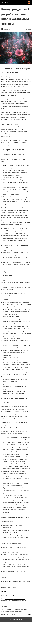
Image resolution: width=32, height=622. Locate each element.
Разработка (11, 595)
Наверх (29, 614)
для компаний (9, 599)
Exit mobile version (16, 619)
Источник (4, 591)
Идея (4, 165)
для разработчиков (19, 599)
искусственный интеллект (9, 600)
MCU (24, 189)
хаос (9, 581)
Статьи (17, 595)
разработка (20, 600)
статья (27, 600)
